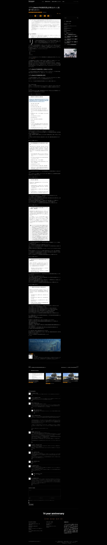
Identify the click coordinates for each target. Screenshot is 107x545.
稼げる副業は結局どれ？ (49, 523)
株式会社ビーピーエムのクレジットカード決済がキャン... (36, 528)
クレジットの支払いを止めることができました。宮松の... (36, 530)
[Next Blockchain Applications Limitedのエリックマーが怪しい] (36, 376)
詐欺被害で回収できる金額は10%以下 (33, 526)
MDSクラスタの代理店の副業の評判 (71, 44)
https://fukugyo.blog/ (35, 356)
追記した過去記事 (40, 12)
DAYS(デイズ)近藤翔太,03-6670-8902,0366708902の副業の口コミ (37, 367)
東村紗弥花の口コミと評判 (67, 23)
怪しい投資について (31, 12)
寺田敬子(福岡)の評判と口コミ (67, 28)
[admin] (31, 357)
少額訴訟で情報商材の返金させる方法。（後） (34, 523)
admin (34, 355)
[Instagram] (76, 1)
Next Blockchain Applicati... (67, 30)
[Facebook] (74, 1)
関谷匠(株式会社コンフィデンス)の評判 (70, 381)
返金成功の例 (35, 12)
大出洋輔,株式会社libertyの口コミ (72, 34)
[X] (77, 1)
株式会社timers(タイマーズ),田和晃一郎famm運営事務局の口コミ (69, 367)
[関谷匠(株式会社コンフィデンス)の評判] (70, 376)
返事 (34, 475)
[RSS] (57, 519)
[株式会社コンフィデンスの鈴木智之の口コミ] (53, 376)
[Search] (77, 18)
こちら (34, 58)
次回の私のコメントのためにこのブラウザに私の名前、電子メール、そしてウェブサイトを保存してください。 (42, 500)
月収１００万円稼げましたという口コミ (51, 526)
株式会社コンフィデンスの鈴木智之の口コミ (53, 381)
